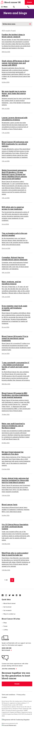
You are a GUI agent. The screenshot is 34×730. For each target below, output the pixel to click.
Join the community (8, 669)
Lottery (5, 630)
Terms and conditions (8, 694)
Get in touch (6, 650)
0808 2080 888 (6, 648)
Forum (5, 626)
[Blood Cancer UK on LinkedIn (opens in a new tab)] (17, 595)
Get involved (7, 607)
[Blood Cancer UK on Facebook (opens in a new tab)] (3, 595)
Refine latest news (9, 24)
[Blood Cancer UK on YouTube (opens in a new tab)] (14, 595)
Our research (7, 610)
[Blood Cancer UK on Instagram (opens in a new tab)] (7, 595)
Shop (5, 623)
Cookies (4, 697)
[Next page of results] (12, 580)
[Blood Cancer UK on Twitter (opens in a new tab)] (10, 595)
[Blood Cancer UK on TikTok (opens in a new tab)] (21, 595)
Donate (17, 684)
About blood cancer (9, 603)
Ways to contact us (9, 614)
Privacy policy (20, 694)
